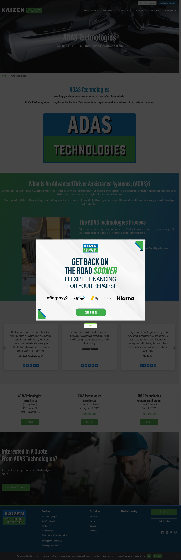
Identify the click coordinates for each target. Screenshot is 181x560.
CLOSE (90, 326)
